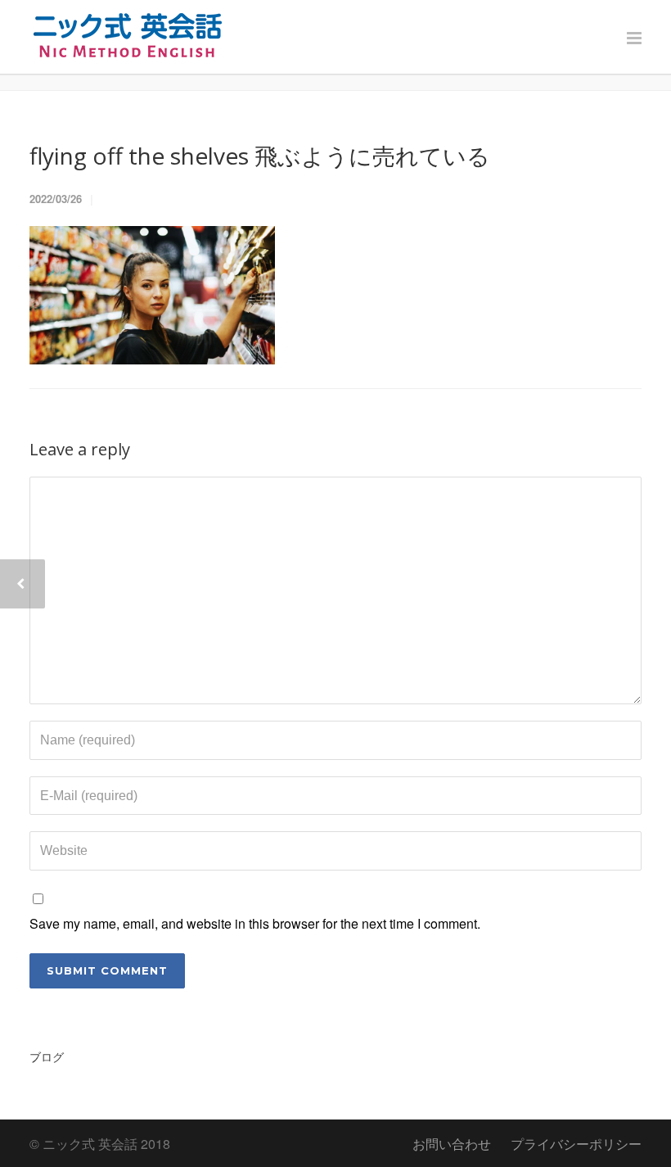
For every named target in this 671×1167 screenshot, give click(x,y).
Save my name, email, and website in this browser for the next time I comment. (254, 923)
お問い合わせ (451, 1143)
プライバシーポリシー (576, 1143)
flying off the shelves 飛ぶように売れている (259, 155)
